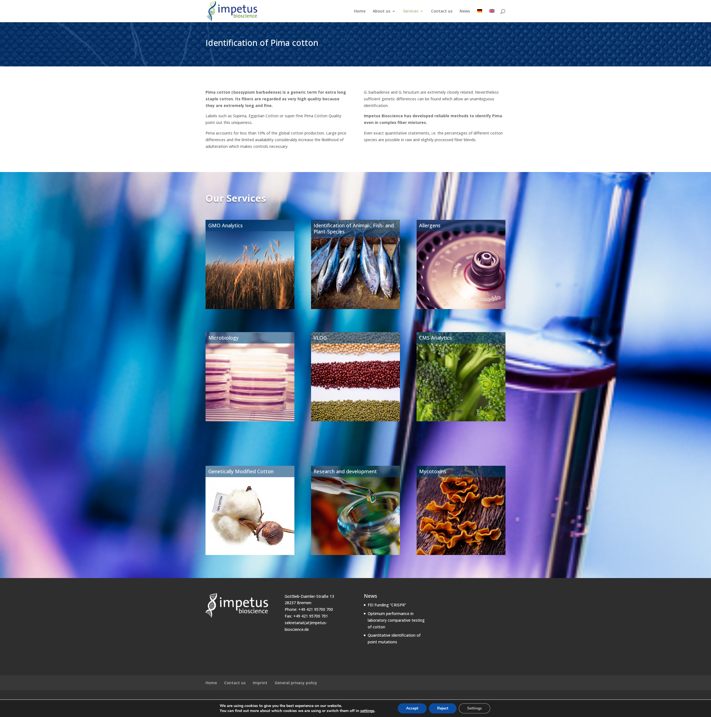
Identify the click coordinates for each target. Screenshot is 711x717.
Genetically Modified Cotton (241, 471)
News (465, 11)
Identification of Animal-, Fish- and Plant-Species (354, 228)
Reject (442, 708)
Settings (474, 708)
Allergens (429, 225)
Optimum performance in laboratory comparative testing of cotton (396, 620)
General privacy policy (296, 682)
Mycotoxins (432, 471)
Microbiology (223, 337)
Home (359, 11)
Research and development (345, 471)
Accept (412, 708)
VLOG (320, 337)
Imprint (260, 682)
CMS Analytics (435, 337)
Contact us (441, 11)
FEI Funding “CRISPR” (387, 605)
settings (367, 710)
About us (381, 11)
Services (410, 11)
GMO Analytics (225, 225)
